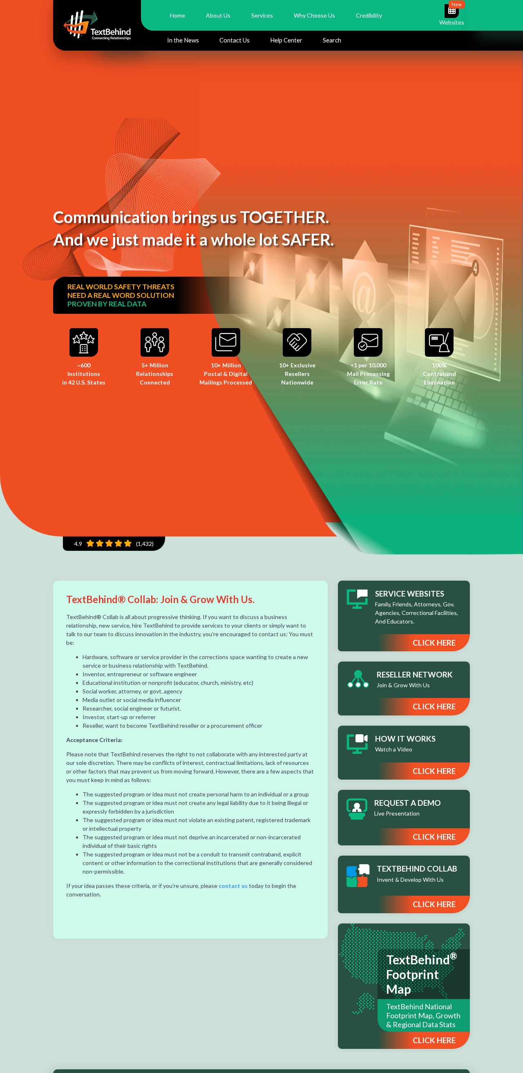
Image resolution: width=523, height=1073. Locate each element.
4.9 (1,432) (114, 543)
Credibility (369, 15)
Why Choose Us (314, 15)
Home (177, 15)
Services (262, 15)
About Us (218, 15)
